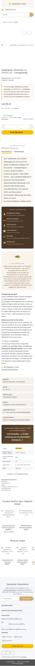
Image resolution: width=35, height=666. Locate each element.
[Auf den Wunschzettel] (30, 33)
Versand (16, 108)
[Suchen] (31, 15)
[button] (26, 10)
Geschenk (4, 332)
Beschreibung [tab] (6, 151)
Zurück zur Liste (7, 22)
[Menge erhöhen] (31, 127)
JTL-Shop (20, 663)
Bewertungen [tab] (19, 151)
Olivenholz (7, 89)
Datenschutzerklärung (9, 590)
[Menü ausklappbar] (2, 9)
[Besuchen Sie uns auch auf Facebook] (3, 652)
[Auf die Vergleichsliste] (25, 33)
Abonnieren (26, 598)
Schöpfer (11, 80)
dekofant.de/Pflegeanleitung (9, 369)
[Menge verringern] (3, 127)
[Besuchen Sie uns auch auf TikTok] (13, 652)
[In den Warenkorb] (2, 28)
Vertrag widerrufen (17, 646)
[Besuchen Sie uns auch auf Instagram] (8, 652)
